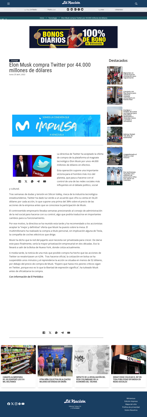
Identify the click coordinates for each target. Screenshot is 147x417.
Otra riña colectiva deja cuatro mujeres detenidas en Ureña (55, 380)
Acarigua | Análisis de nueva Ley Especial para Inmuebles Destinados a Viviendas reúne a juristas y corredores (130, 115)
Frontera (41, 9)
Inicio (2, 9)
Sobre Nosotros (131, 410)
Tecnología (14, 61)
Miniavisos (131, 398)
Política (14, 9)
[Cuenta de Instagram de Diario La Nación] (16, 404)
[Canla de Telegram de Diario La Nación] (19, 404)
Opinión (85, 9)
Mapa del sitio (131, 404)
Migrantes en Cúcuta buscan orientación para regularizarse (129, 75)
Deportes (140, 9)
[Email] (44, 181)
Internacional (70, 9)
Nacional (54, 9)
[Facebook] (19, 181)
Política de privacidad (131, 407)
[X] (26, 181)
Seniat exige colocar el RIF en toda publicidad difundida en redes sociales (127, 379)
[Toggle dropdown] (6, 19)
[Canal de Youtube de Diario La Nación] (23, 404)
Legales (98, 9)
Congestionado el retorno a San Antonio (130, 156)
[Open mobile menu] (8, 4)
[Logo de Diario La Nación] (75, 402)
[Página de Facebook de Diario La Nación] (8, 404)
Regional (27, 9)
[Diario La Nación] (71, 3)
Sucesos (127, 9)
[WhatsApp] (32, 181)
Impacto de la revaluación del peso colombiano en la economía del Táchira (90, 379)
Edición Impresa (130, 401)
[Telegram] (38, 181)
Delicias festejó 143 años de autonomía (129, 135)
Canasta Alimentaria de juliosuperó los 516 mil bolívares (13, 379)
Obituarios (112, 9)
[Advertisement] (56, 92)
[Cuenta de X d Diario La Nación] (12, 404)
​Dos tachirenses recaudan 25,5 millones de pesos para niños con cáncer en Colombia (130, 176)
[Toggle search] (136, 3)
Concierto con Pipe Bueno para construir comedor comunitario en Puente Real (129, 95)
